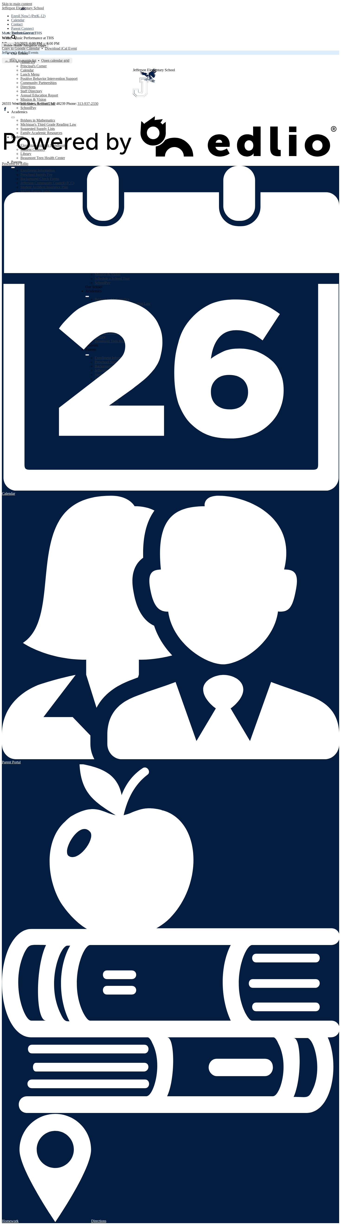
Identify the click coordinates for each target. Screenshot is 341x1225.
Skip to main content (17, 4)
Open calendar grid (55, 60)
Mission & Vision (33, 99)
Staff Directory (31, 91)
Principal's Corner (33, 66)
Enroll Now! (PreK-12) (28, 16)
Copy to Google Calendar (21, 48)
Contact (17, 24)
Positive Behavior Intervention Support (48, 78)
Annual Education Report (39, 95)
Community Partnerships (38, 83)
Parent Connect (22, 28)
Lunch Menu (29, 74)
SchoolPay (28, 108)
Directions (27, 87)
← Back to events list (20, 60)
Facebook (5, 109)
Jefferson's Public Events (20, 53)
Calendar (17, 20)
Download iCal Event (61, 48)
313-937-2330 (87, 104)
